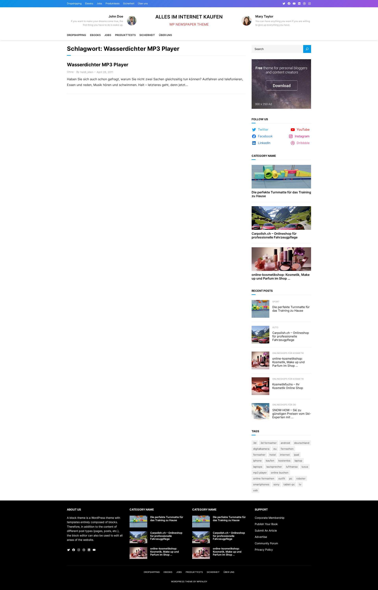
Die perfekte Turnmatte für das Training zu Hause (281, 194)
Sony (276, 484)
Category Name (264, 155)
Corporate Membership (269, 517)
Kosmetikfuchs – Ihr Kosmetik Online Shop (287, 386)
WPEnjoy (202, 581)
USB (255, 490)
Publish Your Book (266, 524)
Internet (285, 454)
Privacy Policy (264, 549)
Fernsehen (287, 448)
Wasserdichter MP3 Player (97, 64)
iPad (296, 454)
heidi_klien (86, 72)
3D (254, 442)
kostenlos (284, 460)
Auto (275, 327)
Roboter (301, 478)
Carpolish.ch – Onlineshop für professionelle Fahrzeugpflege (274, 235)
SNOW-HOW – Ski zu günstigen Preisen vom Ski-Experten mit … (291, 413)
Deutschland (301, 442)
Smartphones (261, 484)
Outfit (281, 478)
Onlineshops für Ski (284, 404)
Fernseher (259, 454)
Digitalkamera (261, 448)
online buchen (279, 472)
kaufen (270, 460)
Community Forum (266, 543)
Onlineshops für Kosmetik (288, 353)
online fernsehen (263, 478)
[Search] (307, 49)
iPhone (257, 460)
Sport (275, 301)
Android (285, 442)
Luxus (305, 466)
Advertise (261, 536)
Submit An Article (266, 530)
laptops (257, 466)
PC (290, 478)
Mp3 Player (260, 472)
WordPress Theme (182, 581)
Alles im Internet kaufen (189, 17)
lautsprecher (274, 466)
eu (275, 448)
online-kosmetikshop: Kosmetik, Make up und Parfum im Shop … (280, 276)
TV (300, 484)
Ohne (70, 71)
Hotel (273, 454)
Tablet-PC (289, 484)
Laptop (298, 460)
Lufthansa (291, 466)
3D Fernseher (268, 442)
